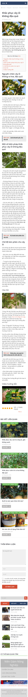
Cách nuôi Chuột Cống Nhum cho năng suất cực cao (18, 627)
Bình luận (23, 603)
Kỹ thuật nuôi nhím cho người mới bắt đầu (18, 609)
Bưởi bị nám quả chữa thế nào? (12, 501)
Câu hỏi (5, 68)
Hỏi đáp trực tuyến (8, 676)
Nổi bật (5, 603)
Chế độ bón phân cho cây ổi (11, 66)
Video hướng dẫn (8, 69)
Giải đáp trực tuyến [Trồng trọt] (16, 636)
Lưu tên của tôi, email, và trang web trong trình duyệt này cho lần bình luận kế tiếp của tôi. (13, 580)
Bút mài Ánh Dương (22, 685)
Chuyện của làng (7, 669)
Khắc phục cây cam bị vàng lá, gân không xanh (13, 441)
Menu (3, 3)
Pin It (19, 412)
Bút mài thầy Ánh (13, 685)
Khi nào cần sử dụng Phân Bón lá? (13, 529)
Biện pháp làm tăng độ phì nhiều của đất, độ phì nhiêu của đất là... (18, 617)
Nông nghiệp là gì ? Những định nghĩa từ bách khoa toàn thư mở (18, 644)
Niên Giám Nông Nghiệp (14, 663)
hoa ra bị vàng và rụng (18, 317)
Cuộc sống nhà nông (9, 673)
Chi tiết (5, 447)
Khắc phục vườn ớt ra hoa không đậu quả (13, 471)
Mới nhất (14, 603)
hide (19, 56)
